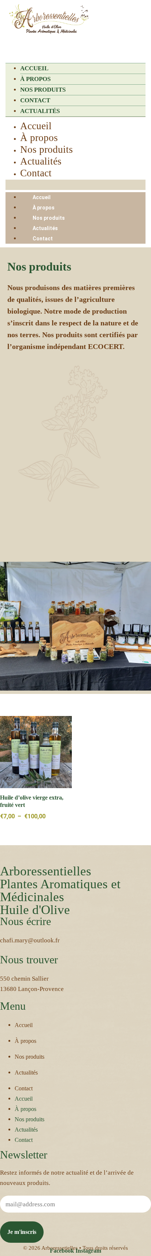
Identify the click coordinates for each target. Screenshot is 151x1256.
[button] (75, 47)
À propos (35, 78)
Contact (35, 100)
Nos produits (43, 89)
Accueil (34, 68)
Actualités (40, 110)
